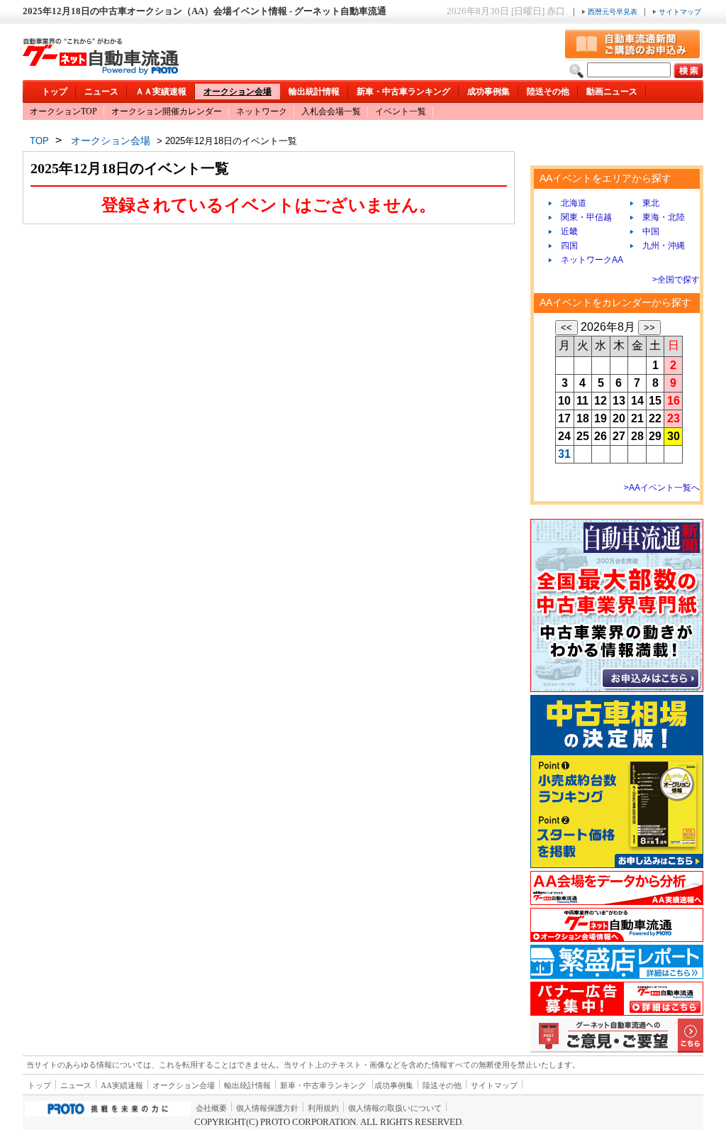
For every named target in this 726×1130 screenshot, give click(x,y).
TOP (39, 141)
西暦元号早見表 (613, 12)
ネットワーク (261, 111)
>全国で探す (676, 280)
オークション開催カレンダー (166, 111)
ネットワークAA (587, 260)
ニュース (101, 92)
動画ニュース (611, 92)
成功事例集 (488, 92)
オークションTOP (63, 111)
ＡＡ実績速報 (160, 92)
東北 (646, 203)
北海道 (569, 203)
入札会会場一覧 (331, 111)
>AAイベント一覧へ (662, 488)
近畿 (565, 231)
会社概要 (211, 1108)
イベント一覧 (400, 111)
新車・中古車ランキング (403, 92)
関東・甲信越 (582, 217)
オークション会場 (237, 92)
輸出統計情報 (314, 92)
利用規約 (323, 1108)
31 (564, 454)
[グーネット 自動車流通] (101, 71)
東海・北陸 (659, 217)
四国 (565, 246)
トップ (54, 92)
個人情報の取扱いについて (395, 1108)
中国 (646, 231)
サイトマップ (679, 12)
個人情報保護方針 (267, 1108)
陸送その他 (548, 92)
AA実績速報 (122, 1085)
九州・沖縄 (659, 246)
